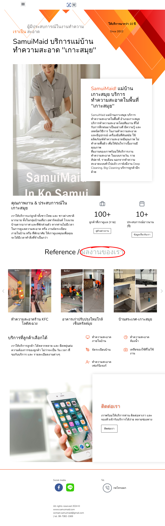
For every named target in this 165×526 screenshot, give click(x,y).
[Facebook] (69, 5)
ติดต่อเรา (109, 428)
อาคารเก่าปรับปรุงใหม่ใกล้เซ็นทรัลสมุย (82, 321)
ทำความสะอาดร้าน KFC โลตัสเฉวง (29, 321)
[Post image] (29, 290)
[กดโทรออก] (107, 487)
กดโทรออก (119, 488)
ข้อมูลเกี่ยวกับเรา (142, 234)
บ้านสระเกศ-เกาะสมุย (135, 319)
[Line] (74, 5)
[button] (23, 4)
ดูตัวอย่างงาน (102, 230)
